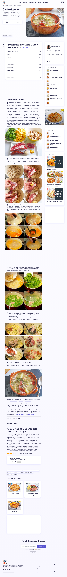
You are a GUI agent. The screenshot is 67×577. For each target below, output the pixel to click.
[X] (5, 570)
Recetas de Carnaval (29, 472)
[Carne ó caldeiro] (15, 506)
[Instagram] (51, 61)
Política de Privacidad (33, 551)
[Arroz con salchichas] (54, 117)
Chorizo (8, 73)
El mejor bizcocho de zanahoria (40, 570)
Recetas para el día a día (12, 474)
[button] (58, 2)
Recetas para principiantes (57, 566)
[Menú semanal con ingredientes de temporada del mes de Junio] (55, 177)
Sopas (10, 35)
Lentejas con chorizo (54, 91)
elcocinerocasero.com (55, 46)
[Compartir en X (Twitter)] (3, 42)
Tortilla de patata (53, 88)
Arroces (48, 111)
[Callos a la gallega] (15, 489)
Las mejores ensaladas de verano (41, 568)
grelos (26, 403)
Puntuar (19, 461)
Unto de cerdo (10, 64)
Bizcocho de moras (54, 147)
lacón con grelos (13, 400)
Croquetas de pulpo (54, 140)
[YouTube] (53, 61)
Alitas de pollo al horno (55, 102)
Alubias (8, 57)
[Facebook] (47, 61)
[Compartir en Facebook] (3, 45)
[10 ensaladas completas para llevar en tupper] (55, 194)
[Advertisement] (24, 524)
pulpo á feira (28, 400)
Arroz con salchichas (51, 123)
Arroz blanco (52, 84)
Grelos (8, 51)
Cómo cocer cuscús (54, 70)
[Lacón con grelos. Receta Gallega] (32, 489)
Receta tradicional (19, 472)
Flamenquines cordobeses (55, 133)
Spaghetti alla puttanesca (55, 136)
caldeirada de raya (32, 414)
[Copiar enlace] (3, 47)
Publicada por (12, 468)
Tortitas (51, 81)
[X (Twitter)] (49, 61)
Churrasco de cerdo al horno (56, 77)
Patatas (8, 54)
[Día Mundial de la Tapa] (55, 162)
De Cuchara (5, 35)
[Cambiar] (25, 47)
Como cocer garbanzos (55, 73)
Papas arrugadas (53, 95)
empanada (21, 400)
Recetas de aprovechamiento (40, 566)
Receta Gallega (10, 472)
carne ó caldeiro (20, 414)
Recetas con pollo (38, 564)
